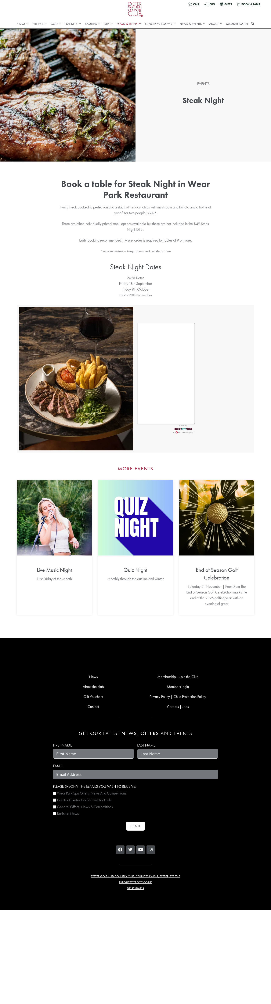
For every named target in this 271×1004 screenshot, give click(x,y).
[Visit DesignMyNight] (183, 429)
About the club (93, 686)
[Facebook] (120, 849)
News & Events (191, 24)
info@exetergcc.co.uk (135, 882)
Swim (21, 24)
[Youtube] (140, 849)
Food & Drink (127, 24)
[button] (252, 23)
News (93, 676)
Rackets (71, 24)
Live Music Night (54, 570)
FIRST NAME (62, 745)
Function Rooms (158, 24)
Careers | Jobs (178, 706)
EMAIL (58, 765)
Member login (237, 24)
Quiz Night (135, 570)
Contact (93, 706)
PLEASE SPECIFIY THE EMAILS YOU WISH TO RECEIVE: (94, 786)
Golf (54, 24)
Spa (106, 24)
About (214, 24)
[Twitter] (130, 849)
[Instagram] (151, 849)
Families (91, 24)
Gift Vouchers (93, 696)
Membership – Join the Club (177, 676)
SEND (135, 826)
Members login (178, 686)
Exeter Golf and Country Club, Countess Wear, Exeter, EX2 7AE (135, 876)
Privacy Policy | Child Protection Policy (178, 696)
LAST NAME (146, 745)
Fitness (37, 24)
